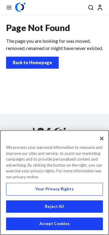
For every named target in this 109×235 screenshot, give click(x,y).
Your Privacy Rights (54, 188)
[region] (54, 182)
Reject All (54, 206)
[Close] (101, 138)
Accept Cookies (54, 223)
